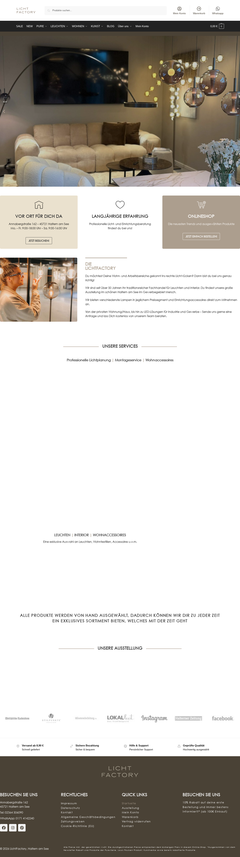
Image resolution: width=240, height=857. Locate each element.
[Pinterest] (22, 827)
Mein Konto (179, 13)
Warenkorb (199, 13)
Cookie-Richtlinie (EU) (78, 825)
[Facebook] (3, 827)
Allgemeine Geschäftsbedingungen (88, 816)
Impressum (69, 803)
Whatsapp (217, 13)
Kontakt (67, 812)
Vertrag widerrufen (136, 821)
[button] (217, 26)
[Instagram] (13, 827)
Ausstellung (130, 807)
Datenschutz (70, 807)
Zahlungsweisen (73, 821)
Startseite (129, 803)
